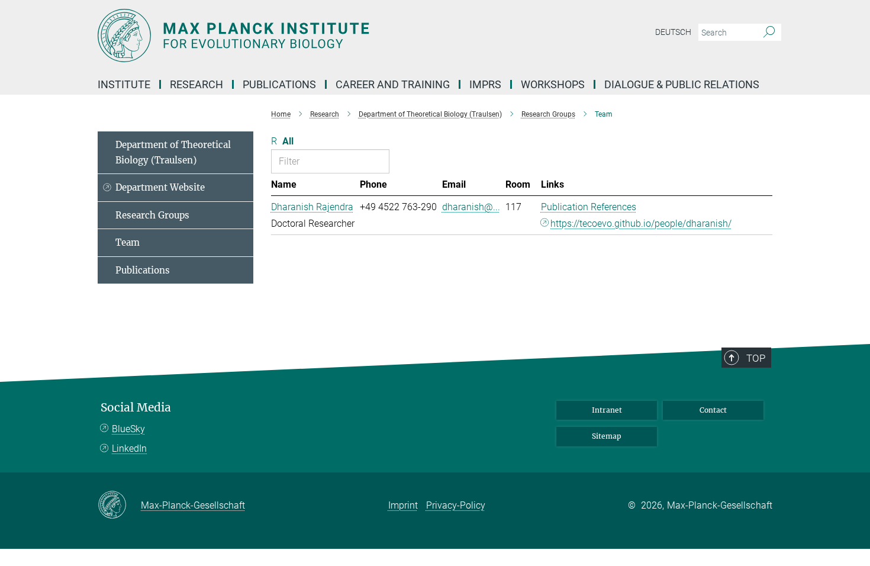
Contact (713, 410)
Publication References (588, 207)
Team (127, 242)
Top (755, 358)
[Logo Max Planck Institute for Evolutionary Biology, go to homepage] (320, 35)
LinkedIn (129, 448)
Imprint (403, 505)
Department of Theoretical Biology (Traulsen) (173, 152)
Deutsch (673, 32)
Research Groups (152, 215)
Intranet (607, 410)
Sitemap (606, 436)
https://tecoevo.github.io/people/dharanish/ (641, 223)
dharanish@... (471, 207)
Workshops (553, 84)
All (288, 141)
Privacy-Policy (455, 505)
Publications (142, 270)
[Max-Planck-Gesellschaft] (119, 505)
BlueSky (128, 429)
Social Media (136, 407)
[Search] (769, 32)
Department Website (160, 187)
